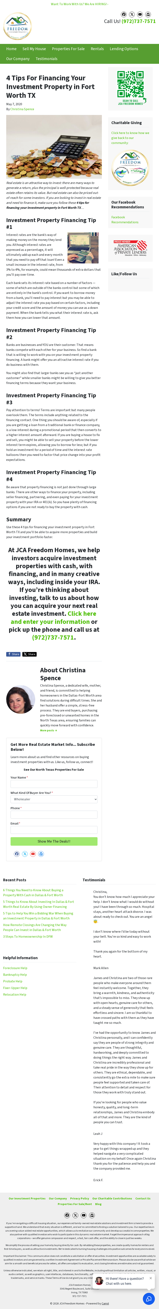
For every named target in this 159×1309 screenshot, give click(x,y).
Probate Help (12, 981)
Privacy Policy (79, 1198)
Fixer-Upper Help (15, 988)
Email (15, 823)
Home (11, 49)
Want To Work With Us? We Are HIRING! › (79, 4)
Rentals (97, 49)
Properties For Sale (68, 49)
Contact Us (143, 1198)
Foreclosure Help (15, 968)
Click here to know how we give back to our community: (130, 138)
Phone (16, 808)
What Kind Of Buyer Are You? (32, 793)
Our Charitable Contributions (112, 1198)
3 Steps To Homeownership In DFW (28, 936)
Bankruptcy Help (15, 974)
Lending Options (124, 49)
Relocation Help (14, 994)
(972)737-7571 (139, 21)
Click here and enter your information (53, 617)
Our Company (18, 59)
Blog (98, 1204)
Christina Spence (22, 109)
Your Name (19, 777)
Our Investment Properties (27, 1198)
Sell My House (34, 49)
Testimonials (46, 59)
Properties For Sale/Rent (75, 1204)
